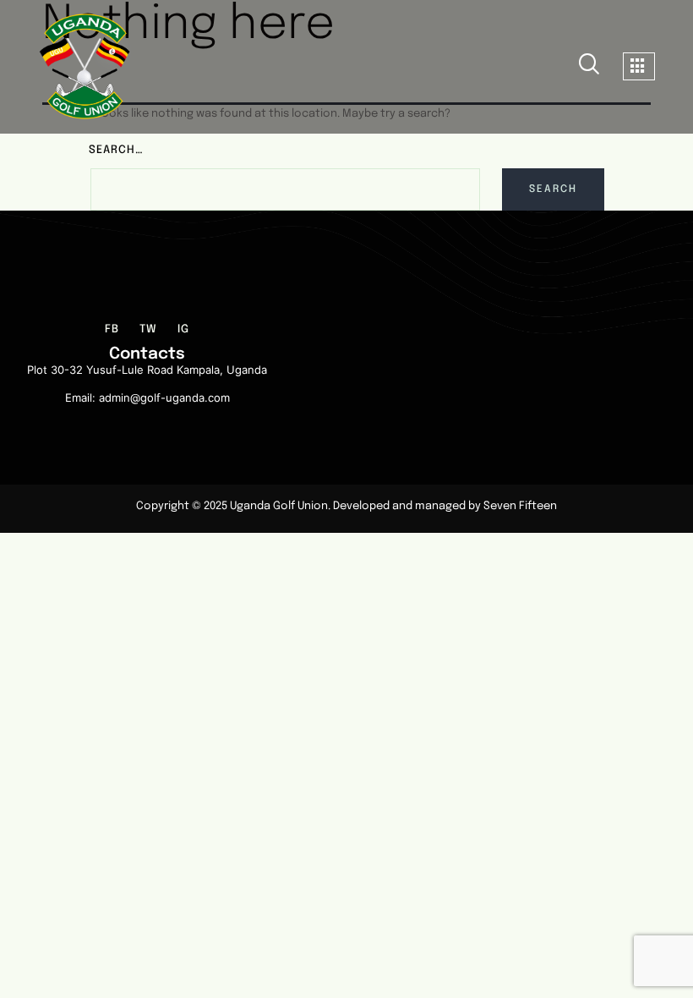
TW (148, 332)
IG (183, 332)
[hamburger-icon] (639, 66)
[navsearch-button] (589, 67)
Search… (116, 150)
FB (112, 332)
